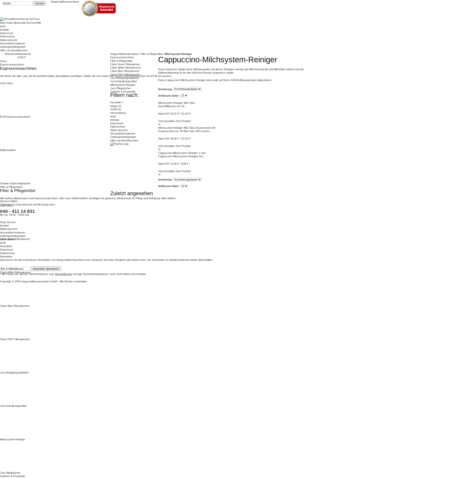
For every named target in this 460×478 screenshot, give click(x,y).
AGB (3, 26)
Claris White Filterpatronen (15, 272)
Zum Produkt (183, 121)
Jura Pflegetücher (10, 472)
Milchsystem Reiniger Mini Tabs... (177, 102)
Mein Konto (7, 22)
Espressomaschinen (122, 57)
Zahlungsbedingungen (13, 46)
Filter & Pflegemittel (121, 60)
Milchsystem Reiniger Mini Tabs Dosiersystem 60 (186, 127)
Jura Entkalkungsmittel (13, 405)
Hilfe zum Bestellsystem (14, 50)
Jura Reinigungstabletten (14, 372)
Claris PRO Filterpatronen (15, 339)
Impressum (6, 33)
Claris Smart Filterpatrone (15, 239)
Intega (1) (115, 106)
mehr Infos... (7, 83)
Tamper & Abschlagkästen (15, 183)
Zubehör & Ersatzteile (122, 91)
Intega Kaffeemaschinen (65, 1)
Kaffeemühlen (8, 150)
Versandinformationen (12, 43)
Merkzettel (20, 22)
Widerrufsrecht (8, 40)
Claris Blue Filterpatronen (14, 305)
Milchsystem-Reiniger (12, 439)
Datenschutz (7, 36)
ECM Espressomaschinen (15, 116)
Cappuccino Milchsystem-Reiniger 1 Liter (182, 153)
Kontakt (4, 29)
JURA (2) (115, 109)
